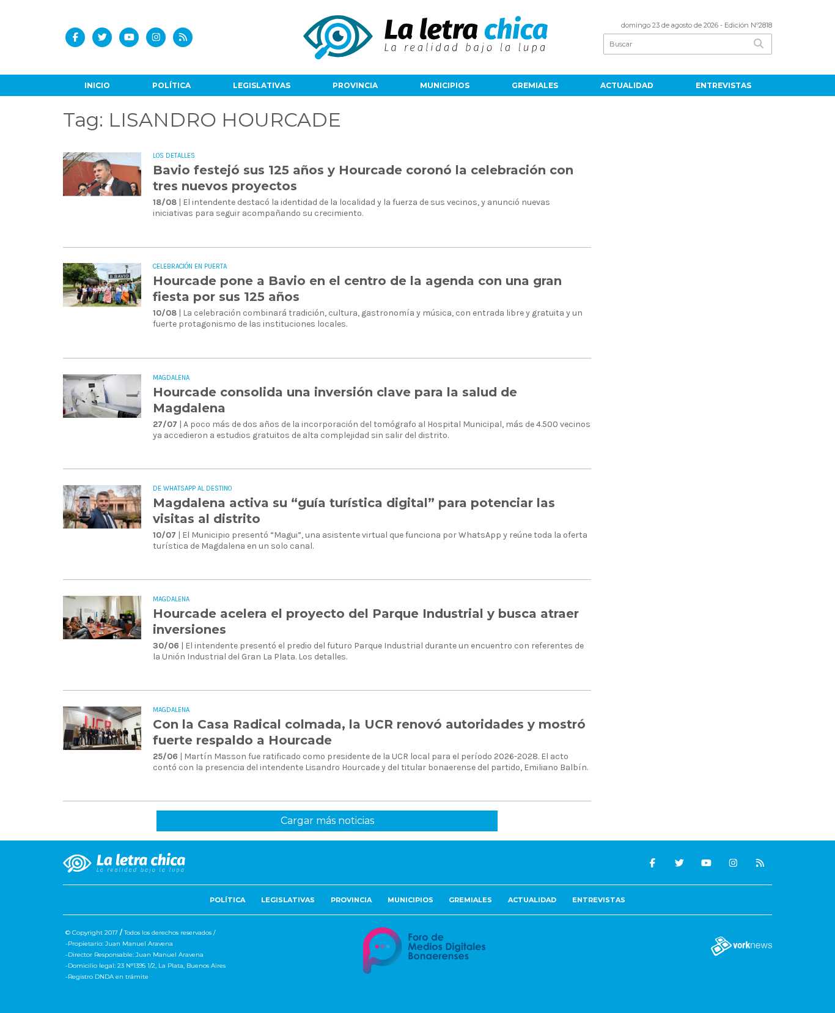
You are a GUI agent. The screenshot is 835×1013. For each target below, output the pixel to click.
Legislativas (261, 85)
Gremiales (535, 85)
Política (171, 85)
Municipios (444, 85)
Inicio (97, 85)
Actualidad (626, 85)
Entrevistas (723, 85)
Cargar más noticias (327, 820)
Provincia (355, 85)
